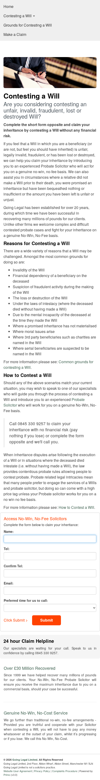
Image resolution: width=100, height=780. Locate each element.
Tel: (7, 548)
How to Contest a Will (76, 507)
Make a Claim (14, 34)
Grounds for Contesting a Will (27, 25)
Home (8, 6)
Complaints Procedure (64, 771)
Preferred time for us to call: (26, 600)
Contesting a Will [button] (18, 15)
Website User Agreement (17, 771)
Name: (9, 531)
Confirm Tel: (13, 566)
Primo (6, 775)
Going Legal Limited (24, 759)
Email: (8, 583)
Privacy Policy (42, 771)
